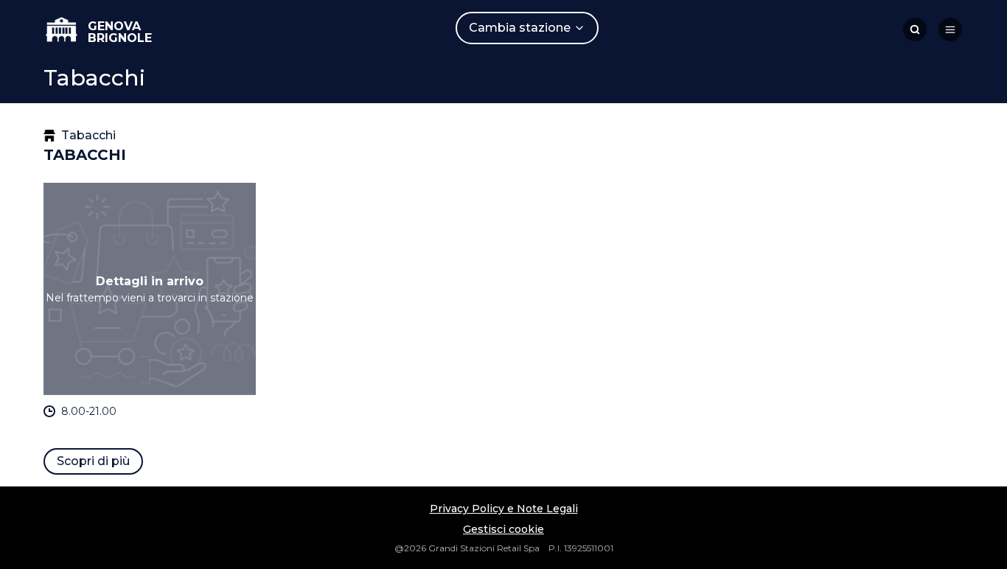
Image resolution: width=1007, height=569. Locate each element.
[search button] (915, 29)
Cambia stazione (520, 28)
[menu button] (950, 29)
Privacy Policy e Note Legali (504, 508)
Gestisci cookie (503, 529)
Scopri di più (93, 461)
